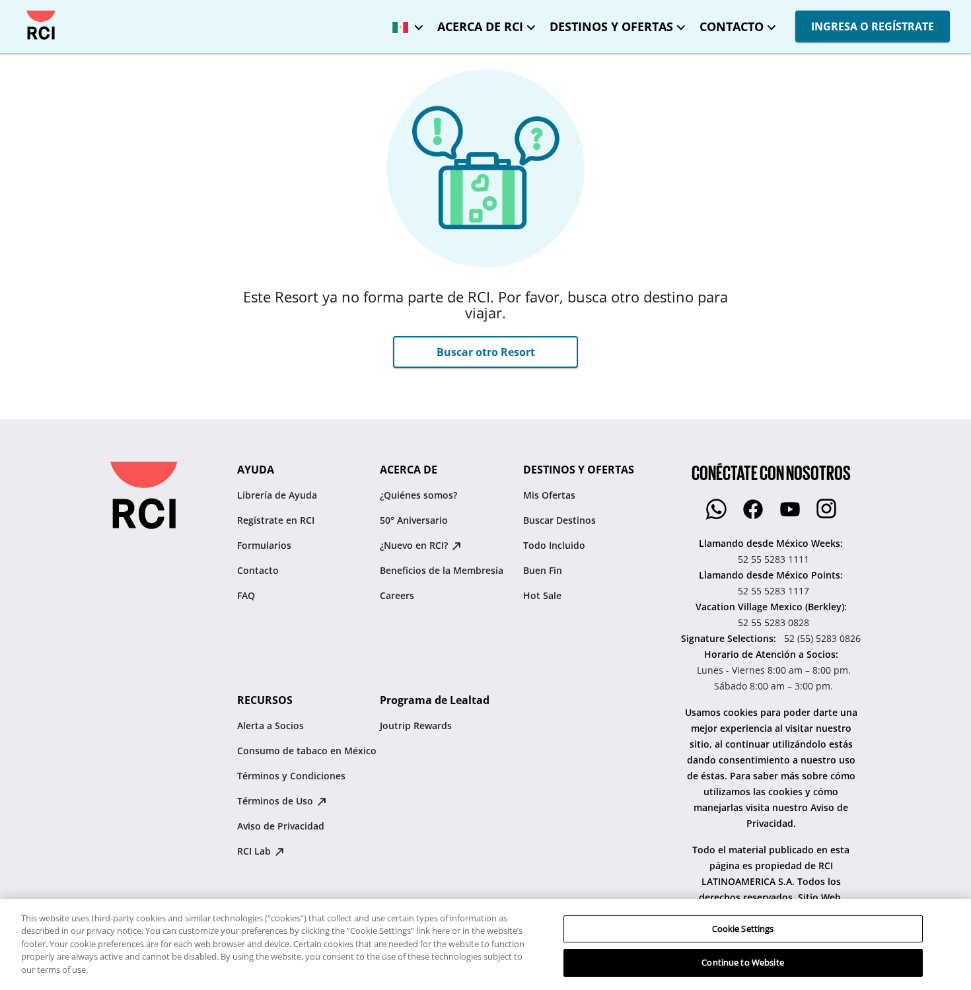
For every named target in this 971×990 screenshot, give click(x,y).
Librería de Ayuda (277, 495)
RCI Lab (255, 851)
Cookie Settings (743, 929)
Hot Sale (542, 595)
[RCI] (40, 25)
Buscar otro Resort (486, 352)
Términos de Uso (276, 801)
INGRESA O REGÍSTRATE (872, 26)
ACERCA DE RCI (480, 26)
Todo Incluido (554, 545)
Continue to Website (742, 962)
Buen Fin (542, 570)
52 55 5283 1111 (773, 559)
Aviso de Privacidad (280, 826)
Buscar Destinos (559, 520)
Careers (397, 595)
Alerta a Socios (270, 725)
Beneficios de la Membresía (441, 570)
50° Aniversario (414, 520)
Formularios (264, 545)
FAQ (246, 595)
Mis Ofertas (549, 495)
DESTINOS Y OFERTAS (611, 26)
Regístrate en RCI (275, 520)
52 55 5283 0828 (773, 622)
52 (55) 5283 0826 (822, 638)
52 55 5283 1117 (773, 590)
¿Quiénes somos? (418, 495)
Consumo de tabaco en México (307, 750)
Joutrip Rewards (416, 725)
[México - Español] (404, 23)
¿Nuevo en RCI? (415, 545)
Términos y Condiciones (291, 775)
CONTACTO (732, 26)
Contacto (258, 570)
